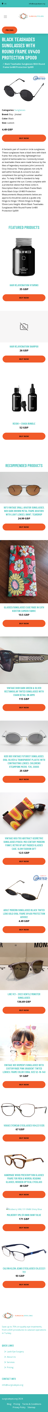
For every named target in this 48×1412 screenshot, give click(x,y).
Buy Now (24, 138)
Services (11, 1362)
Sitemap (31, 1407)
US (5, 4)
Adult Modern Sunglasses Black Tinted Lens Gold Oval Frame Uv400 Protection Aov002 (24, 913)
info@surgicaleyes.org (37, 4)
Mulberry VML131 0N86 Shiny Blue (24, 1214)
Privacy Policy (19, 1407)
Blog (9, 1404)
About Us (11, 1356)
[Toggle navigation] (5, 16)
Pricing (9, 30)
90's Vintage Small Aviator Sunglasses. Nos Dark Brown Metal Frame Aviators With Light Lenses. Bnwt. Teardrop (24, 511)
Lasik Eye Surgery (15, 1351)
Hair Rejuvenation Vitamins (24, 285)
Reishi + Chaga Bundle (24, 423)
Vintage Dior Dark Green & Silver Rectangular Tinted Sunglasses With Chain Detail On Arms (24, 691)
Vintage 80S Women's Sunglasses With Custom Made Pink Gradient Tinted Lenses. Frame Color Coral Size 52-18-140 (24, 1068)
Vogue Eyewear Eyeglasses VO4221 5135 (24, 1125)
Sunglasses (19, 110)
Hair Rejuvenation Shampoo (24, 346)
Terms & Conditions (31, 1404)
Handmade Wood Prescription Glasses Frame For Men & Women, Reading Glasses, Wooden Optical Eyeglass (24, 1178)
